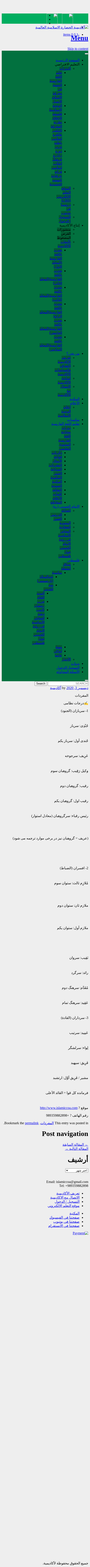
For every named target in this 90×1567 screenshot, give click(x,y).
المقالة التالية (76, 1149)
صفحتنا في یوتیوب (66, 1221)
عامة (58, 655)
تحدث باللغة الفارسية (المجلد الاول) (56, 258)
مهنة (58, 647)
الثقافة (57, 490)
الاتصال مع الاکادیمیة (65, 1197)
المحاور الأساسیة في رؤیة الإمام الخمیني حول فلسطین (64, 543)
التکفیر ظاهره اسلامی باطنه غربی (56, 139)
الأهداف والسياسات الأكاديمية (63, 370)
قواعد (58, 457)
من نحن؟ (73, 353)
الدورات (65, 68)
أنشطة (66, 568)
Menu (79, 38)
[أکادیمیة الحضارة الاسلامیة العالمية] (61, 27)
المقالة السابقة (75, 1144)
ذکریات (57, 453)
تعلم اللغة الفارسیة (56, 77)
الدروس (56, 515)
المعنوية (65, 523)
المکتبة (74, 399)
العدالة (66, 510)
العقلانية (65, 527)
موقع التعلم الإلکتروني (64, 1206)
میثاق (67, 564)
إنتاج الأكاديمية (69, 225)
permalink (32, 1123)
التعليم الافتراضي (67, 64)
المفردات (55, 465)
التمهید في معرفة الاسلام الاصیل (57, 93)
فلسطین (73, 560)
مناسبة (57, 572)
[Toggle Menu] (86, 53)
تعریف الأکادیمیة (68, 1193)
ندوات (75, 663)
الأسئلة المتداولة (68, 672)
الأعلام (75, 403)
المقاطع (56, 502)
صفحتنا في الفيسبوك (64, 1217)
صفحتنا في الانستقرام (64, 1226)
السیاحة (56, 469)
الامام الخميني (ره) (66, 506)
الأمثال (57, 461)
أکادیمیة (55, 688)
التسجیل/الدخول (68, 667)
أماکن (58, 651)
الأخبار (66, 659)
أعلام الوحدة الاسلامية (64, 411)
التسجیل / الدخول (67, 1201)
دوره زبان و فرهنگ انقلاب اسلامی (56, 159)
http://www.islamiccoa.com (59, 1108)
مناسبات (73, 419)
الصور (58, 519)
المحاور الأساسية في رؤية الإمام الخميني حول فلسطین (38, 630)
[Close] (86, 680)
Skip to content (78, 48)
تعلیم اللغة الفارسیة (65, 424)
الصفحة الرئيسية (68, 60)
